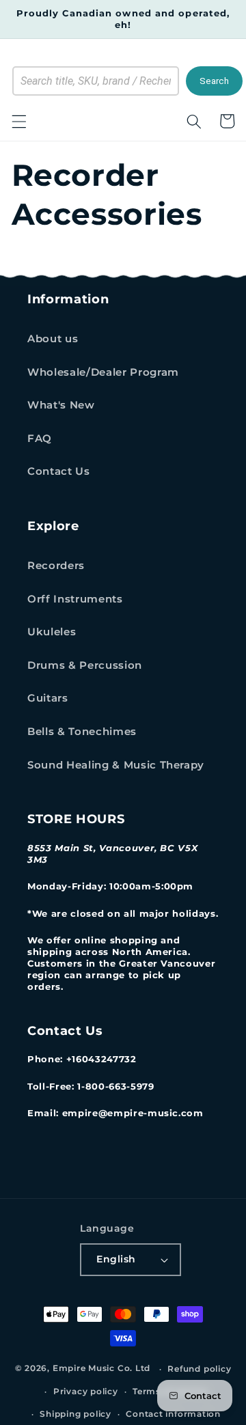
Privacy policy (85, 1391)
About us (52, 338)
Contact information (173, 1414)
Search (214, 81)
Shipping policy (75, 1414)
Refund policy (199, 1369)
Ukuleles (51, 631)
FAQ (39, 438)
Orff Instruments (75, 598)
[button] (18, 121)
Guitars (47, 697)
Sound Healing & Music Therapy (115, 764)
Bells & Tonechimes (82, 731)
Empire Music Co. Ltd (101, 1369)
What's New (61, 404)
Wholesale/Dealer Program (103, 371)
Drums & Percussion (84, 665)
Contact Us (58, 471)
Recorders (56, 565)
